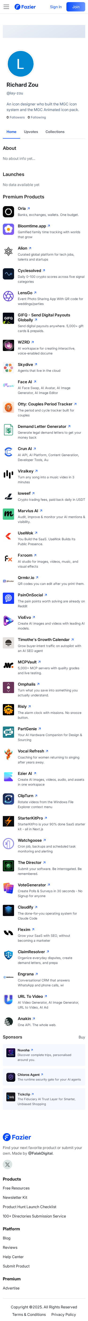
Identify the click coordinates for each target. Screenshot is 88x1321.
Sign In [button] (56, 6)
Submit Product (16, 1266)
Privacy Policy (63, 1314)
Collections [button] (55, 131)
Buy (82, 1037)
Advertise (11, 1288)
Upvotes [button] (31, 131)
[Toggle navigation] (9, 7)
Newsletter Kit (15, 1197)
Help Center (13, 1256)
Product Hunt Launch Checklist (29, 1206)
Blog (7, 1238)
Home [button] (11, 131)
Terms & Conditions (29, 1314)
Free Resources (16, 1188)
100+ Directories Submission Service (34, 1216)
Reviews (10, 1247)
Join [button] (76, 6)
